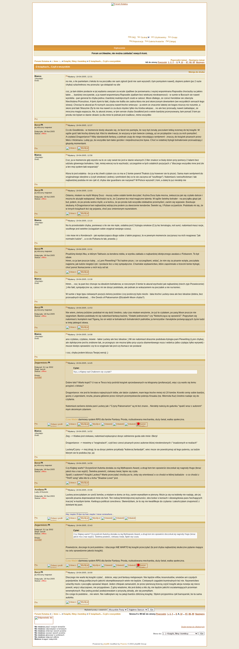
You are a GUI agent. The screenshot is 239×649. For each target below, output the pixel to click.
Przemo (123, 644)
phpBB (106, 644)
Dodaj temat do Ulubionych (193, 627)
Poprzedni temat (179, 60)
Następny (200, 62)
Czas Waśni (72, 419)
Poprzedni (162, 62)
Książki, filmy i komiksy (74, 61)
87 (187, 62)
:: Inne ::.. (56, 61)
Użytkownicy (160, 37)
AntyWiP (38, 377)
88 (190, 62)
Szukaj (144, 37)
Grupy (174, 37)
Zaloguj (172, 41)
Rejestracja (138, 41)
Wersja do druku (197, 72)
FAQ (134, 37)
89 (194, 62)
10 (182, 62)
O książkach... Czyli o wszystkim (105, 61)
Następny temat (197, 60)
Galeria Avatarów (156, 41)
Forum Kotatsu (42, 61)
